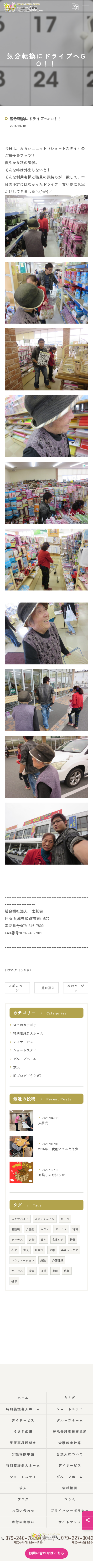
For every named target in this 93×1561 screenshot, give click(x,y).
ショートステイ (24, 1050)
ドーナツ (61, 1229)
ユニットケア (69, 1250)
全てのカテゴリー (26, 1024)
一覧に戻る (46, 987)
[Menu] (85, 7)
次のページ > (75, 987)
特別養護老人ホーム (28, 1033)
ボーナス (17, 1239)
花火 (14, 1250)
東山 (55, 1271)
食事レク (58, 1239)
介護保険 (57, 1260)
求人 (16, 1067)
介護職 (30, 1229)
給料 (75, 1229)
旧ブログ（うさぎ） (19, 970)
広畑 (67, 1271)
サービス (17, 1271)
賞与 (43, 1239)
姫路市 (39, 1250)
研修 (14, 1281)
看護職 (15, 1229)
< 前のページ (17, 987)
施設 (43, 1260)
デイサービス (23, 1041)
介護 (52, 1250)
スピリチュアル (45, 1219)
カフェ (45, 1229)
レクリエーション (22, 1260)
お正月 (65, 1219)
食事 (32, 1271)
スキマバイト (20, 1219)
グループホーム (24, 1058)
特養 (72, 1239)
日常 (43, 1271)
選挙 (32, 1239)
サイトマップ (69, 1521)
